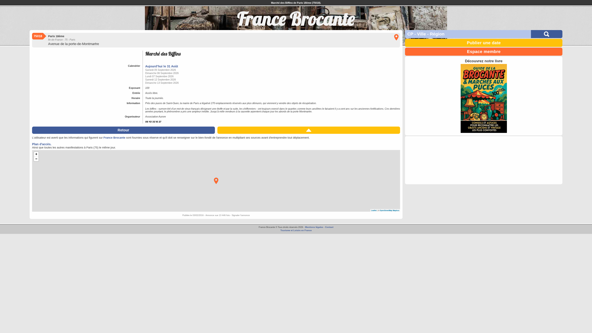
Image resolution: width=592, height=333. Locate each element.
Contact (329, 227)
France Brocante (114, 137)
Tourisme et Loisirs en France (296, 230)
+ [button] (36, 154)
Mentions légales (314, 227)
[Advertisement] (483, 160)
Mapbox (396, 210)
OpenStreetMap (386, 210)
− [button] (36, 159)
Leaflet (374, 210)
